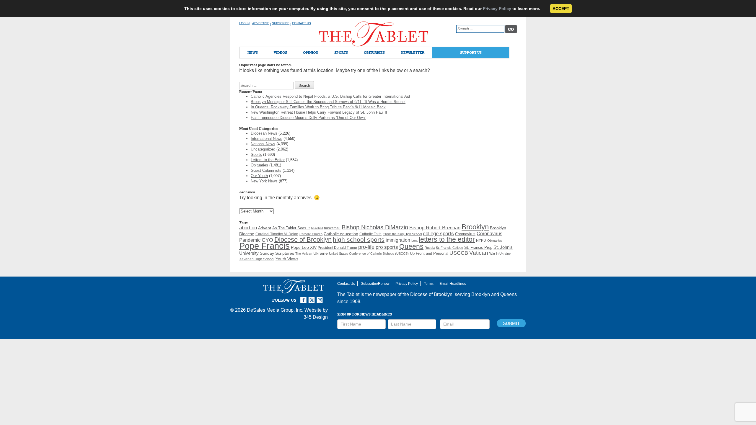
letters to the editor (447, 239)
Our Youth (259, 176)
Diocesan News (264, 133)
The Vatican (303, 253)
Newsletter (412, 52)
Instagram (321, 297)
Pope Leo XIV (304, 247)
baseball (317, 228)
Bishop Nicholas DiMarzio (375, 227)
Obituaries (374, 52)
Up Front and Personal (429, 253)
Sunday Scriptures (277, 253)
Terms (429, 284)
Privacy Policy (497, 8)
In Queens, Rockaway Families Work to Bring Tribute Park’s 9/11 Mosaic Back (318, 107)
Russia (430, 247)
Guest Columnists (266, 170)
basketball (332, 228)
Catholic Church (310, 234)
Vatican (478, 253)
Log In (244, 23)
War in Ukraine (500, 253)
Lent (414, 240)
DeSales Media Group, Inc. (275, 310)
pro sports (387, 247)
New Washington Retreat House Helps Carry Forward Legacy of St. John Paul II (320, 112)
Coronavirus (465, 234)
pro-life (366, 247)
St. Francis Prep (478, 248)
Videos (280, 52)
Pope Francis (264, 246)
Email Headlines (452, 284)
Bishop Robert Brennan (434, 227)
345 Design (316, 317)
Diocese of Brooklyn (303, 239)
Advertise (260, 23)
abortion (248, 228)
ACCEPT (561, 8)
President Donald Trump (337, 248)
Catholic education (341, 233)
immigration (398, 240)
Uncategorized (263, 149)
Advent (264, 228)
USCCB (458, 253)
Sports (341, 52)
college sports (438, 233)
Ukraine (320, 253)
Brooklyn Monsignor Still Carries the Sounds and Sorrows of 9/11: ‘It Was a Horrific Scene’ (328, 101)
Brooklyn (475, 227)
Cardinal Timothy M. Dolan (276, 234)
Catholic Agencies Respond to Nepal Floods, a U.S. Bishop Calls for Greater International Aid (330, 96)
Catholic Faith (370, 234)
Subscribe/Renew (375, 284)
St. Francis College (449, 247)
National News (263, 144)
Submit (511, 323)
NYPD (481, 240)
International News (266, 138)
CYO (267, 240)
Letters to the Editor (268, 160)
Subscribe (280, 23)
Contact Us (301, 23)
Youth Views (287, 258)
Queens (411, 246)
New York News (264, 181)
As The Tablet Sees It (291, 228)
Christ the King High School (402, 234)
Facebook (304, 297)
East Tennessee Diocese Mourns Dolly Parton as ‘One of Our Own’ (308, 117)
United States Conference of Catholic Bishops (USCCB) (369, 253)
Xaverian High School (256, 259)
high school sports (358, 239)
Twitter (312, 297)
